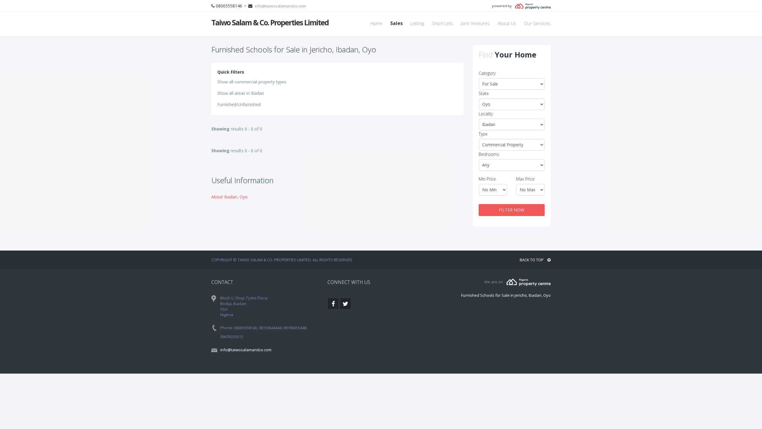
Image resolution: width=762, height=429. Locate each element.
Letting (417, 23)
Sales (396, 23)
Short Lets (442, 23)
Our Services (537, 23)
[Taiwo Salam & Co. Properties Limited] (529, 282)
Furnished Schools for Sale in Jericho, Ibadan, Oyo (506, 295)
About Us (506, 23)
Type (483, 134)
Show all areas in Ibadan (240, 93)
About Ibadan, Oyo (229, 197)
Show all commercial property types (251, 82)
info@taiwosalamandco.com (280, 6)
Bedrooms (489, 154)
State (484, 93)
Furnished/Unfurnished (239, 104)
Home (376, 23)
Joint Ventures (475, 23)
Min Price (487, 179)
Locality (486, 113)
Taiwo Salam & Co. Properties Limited (270, 22)
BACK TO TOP (532, 259)
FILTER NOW (511, 210)
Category (487, 73)
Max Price (525, 179)
